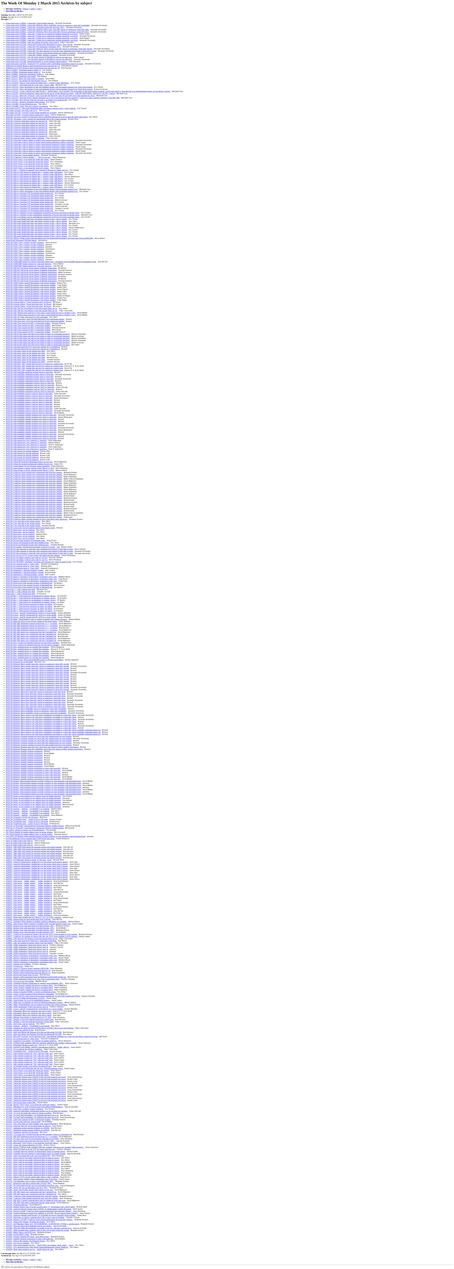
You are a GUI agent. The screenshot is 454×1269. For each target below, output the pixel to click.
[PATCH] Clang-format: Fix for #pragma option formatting (28, 466)
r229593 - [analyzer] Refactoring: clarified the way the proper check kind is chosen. (37, 862)
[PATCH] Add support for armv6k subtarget (22, 451)
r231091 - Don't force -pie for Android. (20, 1024)
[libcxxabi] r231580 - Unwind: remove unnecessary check (28, 115)
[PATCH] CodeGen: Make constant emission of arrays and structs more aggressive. (37, 519)
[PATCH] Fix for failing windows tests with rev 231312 (27, 558)
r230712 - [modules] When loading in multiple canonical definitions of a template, (36, 922)
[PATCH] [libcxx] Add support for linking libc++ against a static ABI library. (34, 172)
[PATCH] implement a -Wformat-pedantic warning (25, 570)
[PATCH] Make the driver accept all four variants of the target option (31, 621)
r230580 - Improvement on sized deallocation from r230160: (28, 919)
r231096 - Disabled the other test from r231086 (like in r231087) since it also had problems (40, 1028)
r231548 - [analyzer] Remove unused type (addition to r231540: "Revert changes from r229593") (42, 1213)
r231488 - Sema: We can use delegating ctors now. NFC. (27, 1188)
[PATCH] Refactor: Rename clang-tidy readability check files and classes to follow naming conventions (44, 749)
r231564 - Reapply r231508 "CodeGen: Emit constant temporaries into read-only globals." (40, 1220)
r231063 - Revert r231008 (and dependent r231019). (25, 998)
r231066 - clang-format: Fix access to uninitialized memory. (28, 1000)
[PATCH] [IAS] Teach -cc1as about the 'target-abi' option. (27, 159)
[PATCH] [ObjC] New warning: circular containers (25, 243)
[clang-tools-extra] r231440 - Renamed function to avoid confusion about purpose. (37, 62)
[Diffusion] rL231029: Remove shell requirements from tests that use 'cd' (33, 66)
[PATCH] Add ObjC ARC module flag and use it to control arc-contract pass (34, 364)
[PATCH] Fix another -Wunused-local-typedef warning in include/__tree (33, 547)
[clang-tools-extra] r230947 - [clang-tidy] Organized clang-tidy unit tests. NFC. (35, 27)
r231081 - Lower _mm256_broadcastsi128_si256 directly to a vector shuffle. (34, 1009)
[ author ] (32, 9)
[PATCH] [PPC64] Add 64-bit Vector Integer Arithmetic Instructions (31, 268)
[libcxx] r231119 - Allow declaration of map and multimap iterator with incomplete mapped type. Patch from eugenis (49, 87)
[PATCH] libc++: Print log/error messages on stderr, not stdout (29, 604)
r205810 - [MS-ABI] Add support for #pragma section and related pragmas (34, 847)
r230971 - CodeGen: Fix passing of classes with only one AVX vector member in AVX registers (42, 934)
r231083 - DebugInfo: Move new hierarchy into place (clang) (29, 1011)
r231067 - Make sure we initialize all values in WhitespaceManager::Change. (34, 1002)
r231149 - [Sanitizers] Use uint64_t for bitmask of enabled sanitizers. (31, 1041)
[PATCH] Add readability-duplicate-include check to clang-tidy (29, 372)
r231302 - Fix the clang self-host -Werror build (23, 1122)
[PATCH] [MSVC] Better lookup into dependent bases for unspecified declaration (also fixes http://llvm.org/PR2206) (50, 238)
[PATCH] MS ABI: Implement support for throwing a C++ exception (32, 624)
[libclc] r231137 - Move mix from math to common (25, 79)
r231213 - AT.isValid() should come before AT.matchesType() (29, 1066)
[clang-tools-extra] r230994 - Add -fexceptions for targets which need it (32, 42)
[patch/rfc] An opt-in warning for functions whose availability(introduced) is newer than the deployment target (47, 117)
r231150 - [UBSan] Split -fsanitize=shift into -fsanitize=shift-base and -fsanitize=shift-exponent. (41, 1043)
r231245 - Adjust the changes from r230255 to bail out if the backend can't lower (36, 1077)
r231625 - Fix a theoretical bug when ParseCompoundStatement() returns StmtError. (37, 1247)
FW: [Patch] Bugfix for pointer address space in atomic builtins (29, 832)
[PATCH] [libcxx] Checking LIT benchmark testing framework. (30, 194)
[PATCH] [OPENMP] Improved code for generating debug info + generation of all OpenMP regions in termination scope (51, 262)
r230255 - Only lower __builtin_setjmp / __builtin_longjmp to (29, 881)
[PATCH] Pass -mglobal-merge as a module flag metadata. (28, 647)
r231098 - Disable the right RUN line (20, 1030)
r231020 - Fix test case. (15, 966)
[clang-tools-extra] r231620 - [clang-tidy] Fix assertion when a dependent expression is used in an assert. (45, 64)
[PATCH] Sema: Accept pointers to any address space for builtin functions (33, 796)
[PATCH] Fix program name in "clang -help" (23, 564)
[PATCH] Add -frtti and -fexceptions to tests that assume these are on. (32, 308)
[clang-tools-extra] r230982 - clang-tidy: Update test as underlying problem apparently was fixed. (42, 34)
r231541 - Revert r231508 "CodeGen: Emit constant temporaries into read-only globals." (39, 1211)
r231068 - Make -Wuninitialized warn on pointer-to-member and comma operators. (37, 1005)
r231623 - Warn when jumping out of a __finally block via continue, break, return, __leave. (40, 1245)
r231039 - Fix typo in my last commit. (20, 981)
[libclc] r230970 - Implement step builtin (21, 76)
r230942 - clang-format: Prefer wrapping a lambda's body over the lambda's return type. (38, 924)
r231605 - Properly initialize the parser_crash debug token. (28, 1237)
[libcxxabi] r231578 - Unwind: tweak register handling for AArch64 (31, 113)
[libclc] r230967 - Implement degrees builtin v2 (23, 70)
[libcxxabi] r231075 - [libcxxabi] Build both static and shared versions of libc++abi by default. (41, 108)
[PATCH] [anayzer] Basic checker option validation (25, 138)
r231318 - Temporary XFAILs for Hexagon (22, 1132)
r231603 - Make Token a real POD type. (21, 1232)
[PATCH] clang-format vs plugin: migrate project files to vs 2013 (30, 468)
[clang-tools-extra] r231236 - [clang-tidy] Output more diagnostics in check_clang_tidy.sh (39, 45)
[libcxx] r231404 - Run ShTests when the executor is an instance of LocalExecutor (37, 100)
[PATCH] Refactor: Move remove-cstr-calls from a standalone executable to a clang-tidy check (41, 715)
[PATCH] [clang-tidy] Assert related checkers (23, 155)
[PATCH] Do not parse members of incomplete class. (26, 541)
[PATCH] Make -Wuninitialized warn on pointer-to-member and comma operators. (37, 619)
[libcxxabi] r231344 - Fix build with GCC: (22, 111)
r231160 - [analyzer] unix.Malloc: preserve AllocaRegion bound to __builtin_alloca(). (38, 1047)
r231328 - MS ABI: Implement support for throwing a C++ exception (32, 1137)
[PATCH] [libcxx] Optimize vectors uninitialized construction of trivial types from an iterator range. (43, 213)
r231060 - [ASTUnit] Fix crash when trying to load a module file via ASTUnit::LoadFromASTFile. (43, 996)
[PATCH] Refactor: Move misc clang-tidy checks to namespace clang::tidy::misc (36, 702)
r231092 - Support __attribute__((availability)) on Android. (28, 1026)
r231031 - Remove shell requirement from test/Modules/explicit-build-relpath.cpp (36, 977)
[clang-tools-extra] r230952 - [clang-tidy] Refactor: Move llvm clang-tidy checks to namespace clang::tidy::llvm (47, 32)
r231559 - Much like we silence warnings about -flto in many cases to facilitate (35, 1217)
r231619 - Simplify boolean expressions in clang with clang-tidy (30, 1239)
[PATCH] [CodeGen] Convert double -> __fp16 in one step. (28, 157)
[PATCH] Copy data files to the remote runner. (23, 521)
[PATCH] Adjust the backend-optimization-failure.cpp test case (29, 462)
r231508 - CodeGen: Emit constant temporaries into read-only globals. (32, 1196)
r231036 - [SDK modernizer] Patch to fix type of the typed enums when (33, 979)
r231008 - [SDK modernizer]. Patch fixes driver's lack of (27, 945)
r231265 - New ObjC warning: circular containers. (25, 1109)
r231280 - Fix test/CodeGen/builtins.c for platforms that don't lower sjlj (32, 1115)
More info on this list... (15, 11)
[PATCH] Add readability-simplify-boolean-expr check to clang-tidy (31, 415)
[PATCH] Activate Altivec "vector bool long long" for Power (29, 302)
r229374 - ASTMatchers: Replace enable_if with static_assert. (29, 860)
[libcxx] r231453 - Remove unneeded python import (25, 102)
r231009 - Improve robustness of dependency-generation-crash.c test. (32, 956)
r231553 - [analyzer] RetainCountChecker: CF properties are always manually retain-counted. (41, 1215)
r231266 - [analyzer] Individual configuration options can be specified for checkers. (37, 1111)
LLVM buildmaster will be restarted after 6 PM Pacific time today (30, 839)
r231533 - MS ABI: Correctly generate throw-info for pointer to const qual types (36, 1200)
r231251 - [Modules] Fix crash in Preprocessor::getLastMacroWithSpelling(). (34, 1107)
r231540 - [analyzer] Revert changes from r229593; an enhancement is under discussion (39, 1209)
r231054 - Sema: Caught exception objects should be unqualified (30, 994)
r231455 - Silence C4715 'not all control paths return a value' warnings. (32, 1177)
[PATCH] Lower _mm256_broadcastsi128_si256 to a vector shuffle (31, 613)
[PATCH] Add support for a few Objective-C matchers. (26, 440)
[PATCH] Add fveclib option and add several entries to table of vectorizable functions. (38, 334)
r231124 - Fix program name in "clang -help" (23, 1039)
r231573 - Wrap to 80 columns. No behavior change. (26, 1222)
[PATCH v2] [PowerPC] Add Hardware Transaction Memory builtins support (35, 826)
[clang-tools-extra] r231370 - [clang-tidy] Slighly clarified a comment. (32, 55)
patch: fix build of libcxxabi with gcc (20, 841)
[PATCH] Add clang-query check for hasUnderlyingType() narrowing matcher (35, 319)
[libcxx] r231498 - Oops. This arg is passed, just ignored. (27, 106)
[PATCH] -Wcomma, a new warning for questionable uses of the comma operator (36, 119)
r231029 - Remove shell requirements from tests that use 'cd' (28, 971)
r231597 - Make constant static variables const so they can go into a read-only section (38, 1230)
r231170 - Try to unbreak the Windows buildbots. (24, 1049)
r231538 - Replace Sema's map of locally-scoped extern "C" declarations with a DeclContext (40, 1207)
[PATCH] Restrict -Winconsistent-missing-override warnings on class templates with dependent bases (44, 781)
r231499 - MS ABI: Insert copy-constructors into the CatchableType (31, 1192)
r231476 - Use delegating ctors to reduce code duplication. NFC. (30, 1181)
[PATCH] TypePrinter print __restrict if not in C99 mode (27, 819)
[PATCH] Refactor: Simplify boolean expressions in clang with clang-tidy (33, 768)
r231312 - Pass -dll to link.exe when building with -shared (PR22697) (32, 1124)
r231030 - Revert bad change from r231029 (22, 975)
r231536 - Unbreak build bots (17, 1205)
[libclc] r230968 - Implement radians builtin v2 (23, 72)
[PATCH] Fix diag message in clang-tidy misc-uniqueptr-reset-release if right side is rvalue (39, 549)
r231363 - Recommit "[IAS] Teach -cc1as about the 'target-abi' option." (32, 1143)
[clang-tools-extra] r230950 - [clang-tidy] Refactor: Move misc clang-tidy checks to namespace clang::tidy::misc (47, 30)
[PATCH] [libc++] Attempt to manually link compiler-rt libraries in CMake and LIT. (37, 170)
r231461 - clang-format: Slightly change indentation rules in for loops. (32, 1179)
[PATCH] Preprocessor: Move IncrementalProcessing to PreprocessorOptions (35, 660)
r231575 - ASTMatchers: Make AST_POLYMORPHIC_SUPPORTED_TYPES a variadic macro (43, 1224)
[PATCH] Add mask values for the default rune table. (26, 351)
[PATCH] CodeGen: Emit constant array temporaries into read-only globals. (34, 472)
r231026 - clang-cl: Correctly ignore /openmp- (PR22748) (27, 968)
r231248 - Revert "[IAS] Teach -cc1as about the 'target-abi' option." (31, 1105)
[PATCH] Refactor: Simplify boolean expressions (24, 751)
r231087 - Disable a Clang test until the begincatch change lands (30, 1020)
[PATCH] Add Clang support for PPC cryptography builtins (28, 323)
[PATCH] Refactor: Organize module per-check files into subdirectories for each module (39, 736)
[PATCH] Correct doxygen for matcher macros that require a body (31, 528)
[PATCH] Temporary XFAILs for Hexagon (22, 817)
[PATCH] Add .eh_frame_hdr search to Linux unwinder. (27, 317)
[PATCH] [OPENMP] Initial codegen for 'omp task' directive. (29, 264)
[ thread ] (25, 9)
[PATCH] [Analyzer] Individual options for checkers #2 (27, 121)
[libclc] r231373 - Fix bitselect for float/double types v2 (26, 81)
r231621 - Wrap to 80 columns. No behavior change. (26, 1241)
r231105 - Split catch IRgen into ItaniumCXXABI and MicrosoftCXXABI (34, 1032)
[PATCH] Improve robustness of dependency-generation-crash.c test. (31, 577)
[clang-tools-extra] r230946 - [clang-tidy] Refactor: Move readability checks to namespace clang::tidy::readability (48, 25)
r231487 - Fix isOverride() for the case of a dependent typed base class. (32, 1186)
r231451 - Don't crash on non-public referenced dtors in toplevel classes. (33, 1158)
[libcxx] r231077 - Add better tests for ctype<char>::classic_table (30, 85)
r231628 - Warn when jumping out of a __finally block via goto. (30, 1249)
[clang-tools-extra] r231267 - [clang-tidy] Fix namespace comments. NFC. (33, 47)
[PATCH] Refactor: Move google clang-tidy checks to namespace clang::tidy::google (37, 664)
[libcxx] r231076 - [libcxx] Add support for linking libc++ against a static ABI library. (38, 83)
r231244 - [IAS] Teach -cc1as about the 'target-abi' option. (28, 1071)
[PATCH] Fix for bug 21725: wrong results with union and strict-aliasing (33, 555)
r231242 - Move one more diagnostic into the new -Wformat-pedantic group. (34, 1068)
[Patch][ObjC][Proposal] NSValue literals (21, 240)
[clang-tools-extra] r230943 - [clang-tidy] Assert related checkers (30, 23)
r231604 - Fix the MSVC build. (18, 1235)
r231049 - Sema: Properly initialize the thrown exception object (29, 985)
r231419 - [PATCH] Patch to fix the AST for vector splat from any (31, 1149)
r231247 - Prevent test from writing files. (21, 1103)
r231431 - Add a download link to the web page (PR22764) (28, 1156)
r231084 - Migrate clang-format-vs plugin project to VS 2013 (29, 1017)
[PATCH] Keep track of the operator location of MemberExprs (29, 583)
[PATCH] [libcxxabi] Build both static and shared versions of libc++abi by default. (37, 219)
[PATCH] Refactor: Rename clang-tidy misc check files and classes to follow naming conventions (42, 747)
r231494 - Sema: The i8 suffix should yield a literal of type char (29, 1190)
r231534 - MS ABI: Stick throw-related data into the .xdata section (31, 1203)
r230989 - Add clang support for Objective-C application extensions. (31, 941)
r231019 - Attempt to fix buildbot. (18, 964)
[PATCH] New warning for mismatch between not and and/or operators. (33, 643)
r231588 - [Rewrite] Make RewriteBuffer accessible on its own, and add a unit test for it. (39, 1228)
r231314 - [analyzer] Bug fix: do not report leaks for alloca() (28, 1126)
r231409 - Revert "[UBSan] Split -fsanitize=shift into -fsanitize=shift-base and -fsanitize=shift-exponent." (45, 1147)
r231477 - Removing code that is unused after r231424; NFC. (29, 1183)
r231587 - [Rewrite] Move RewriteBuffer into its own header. (29, 1226)
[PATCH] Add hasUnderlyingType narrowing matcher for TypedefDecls (33, 347)
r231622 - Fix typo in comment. (18, 1243)
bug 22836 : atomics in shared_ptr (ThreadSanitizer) (25, 830)
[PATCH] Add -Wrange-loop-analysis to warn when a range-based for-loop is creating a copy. (41, 313)
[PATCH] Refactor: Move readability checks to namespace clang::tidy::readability (36, 709)
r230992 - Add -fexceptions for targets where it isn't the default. (29, 943)
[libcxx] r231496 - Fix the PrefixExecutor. (21, 104)
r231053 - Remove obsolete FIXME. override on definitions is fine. (31, 992)
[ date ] (39, 9)
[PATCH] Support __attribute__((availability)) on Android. (28, 809)
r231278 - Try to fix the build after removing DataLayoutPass (29, 1113)
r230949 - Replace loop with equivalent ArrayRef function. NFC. (30, 926)
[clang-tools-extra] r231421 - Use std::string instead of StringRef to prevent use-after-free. (39, 57)
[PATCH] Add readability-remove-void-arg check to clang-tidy (29, 394)
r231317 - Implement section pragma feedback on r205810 (28, 1128)
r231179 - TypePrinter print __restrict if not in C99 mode (27, 1051)
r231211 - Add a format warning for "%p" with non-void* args (29, 1054)
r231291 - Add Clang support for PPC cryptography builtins (28, 1120)
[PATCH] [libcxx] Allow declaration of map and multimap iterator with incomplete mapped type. (42, 189)
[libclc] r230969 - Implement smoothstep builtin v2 (25, 74)
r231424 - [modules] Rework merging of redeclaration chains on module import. (36, 1151)
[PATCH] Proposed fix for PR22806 (19, 662)
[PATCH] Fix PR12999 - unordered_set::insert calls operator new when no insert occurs (39, 562)
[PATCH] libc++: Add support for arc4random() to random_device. (31, 596)
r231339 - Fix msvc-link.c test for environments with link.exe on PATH (32, 1139)
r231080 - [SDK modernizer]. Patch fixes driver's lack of (27, 1007)
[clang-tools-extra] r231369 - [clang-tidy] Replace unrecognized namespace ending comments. (41, 53)
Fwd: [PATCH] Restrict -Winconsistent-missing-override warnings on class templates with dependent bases (46, 836)
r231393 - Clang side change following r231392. (24, 1145)
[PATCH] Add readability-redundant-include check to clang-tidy (30, 374)
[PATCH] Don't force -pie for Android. (20, 530)
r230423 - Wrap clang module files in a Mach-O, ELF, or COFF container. (34, 917)
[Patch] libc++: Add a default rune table (21, 589)
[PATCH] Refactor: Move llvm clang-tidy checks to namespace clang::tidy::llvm (36, 692)
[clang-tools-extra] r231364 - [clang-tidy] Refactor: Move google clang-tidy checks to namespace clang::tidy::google (49, 49)
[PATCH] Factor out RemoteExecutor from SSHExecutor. (28, 543)
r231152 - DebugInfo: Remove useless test (22, 1045)
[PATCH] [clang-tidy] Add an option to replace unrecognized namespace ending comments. (40, 140)
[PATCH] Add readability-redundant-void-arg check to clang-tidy (30, 383)
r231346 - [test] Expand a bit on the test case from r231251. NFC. (30, 1141)
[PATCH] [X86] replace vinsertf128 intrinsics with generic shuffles (31, 283)
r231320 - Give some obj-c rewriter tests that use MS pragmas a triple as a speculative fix (39, 1134)
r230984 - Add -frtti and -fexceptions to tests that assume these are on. (32, 939)
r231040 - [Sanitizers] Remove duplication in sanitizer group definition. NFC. (35, 983)
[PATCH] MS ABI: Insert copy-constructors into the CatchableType (31, 632)
